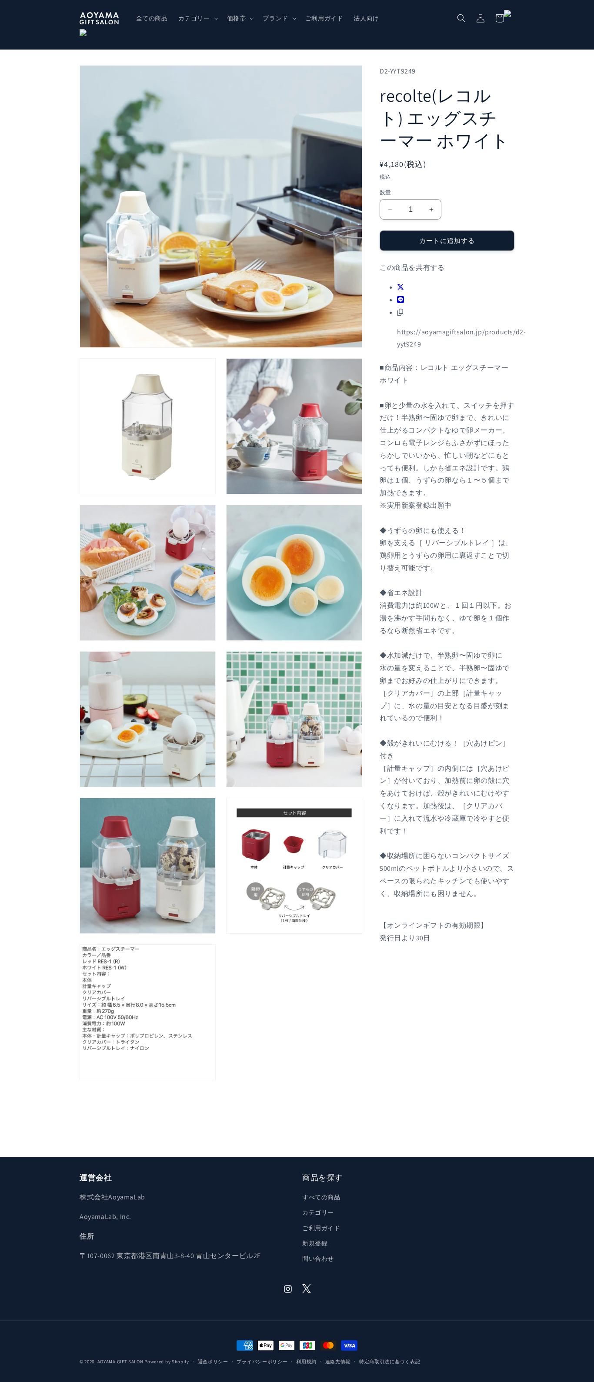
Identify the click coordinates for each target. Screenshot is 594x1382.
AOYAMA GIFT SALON (120, 1362)
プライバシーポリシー (262, 1362)
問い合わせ (318, 1258)
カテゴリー (318, 1212)
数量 (385, 192)
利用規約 (306, 1362)
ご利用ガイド (321, 1228)
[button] (197, 18)
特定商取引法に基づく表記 (389, 1362)
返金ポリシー (213, 1362)
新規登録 (314, 1243)
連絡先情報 (338, 1362)
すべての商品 (321, 1197)
